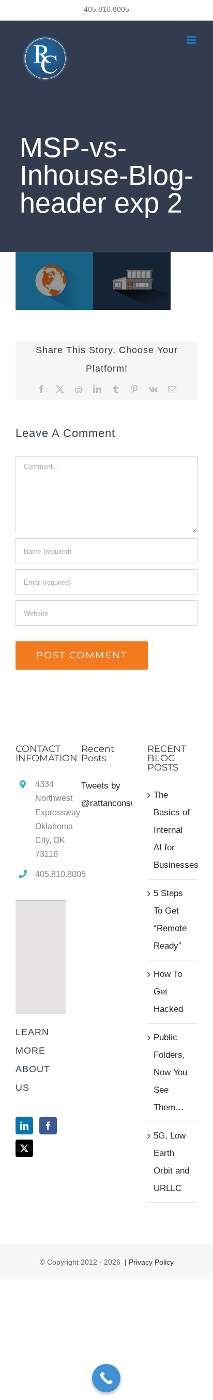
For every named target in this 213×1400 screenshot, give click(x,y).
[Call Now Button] (106, 1378)
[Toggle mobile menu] (192, 39)
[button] (41, 950)
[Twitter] (24, 1148)
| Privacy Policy (148, 1262)
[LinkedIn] (24, 1125)
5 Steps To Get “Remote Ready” (170, 919)
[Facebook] (48, 1125)
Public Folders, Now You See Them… (170, 1072)
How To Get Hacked (168, 991)
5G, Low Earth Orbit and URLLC (171, 1162)
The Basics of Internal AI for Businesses (173, 830)
